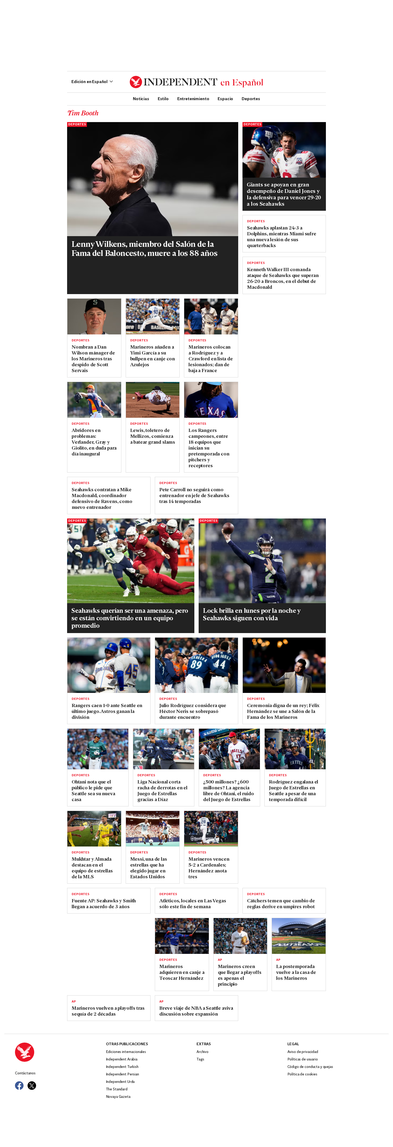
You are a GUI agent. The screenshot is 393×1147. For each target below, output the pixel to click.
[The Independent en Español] (196, 82)
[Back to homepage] (60, 1052)
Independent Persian (122, 1074)
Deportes (251, 98)
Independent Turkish (122, 1067)
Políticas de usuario (302, 1060)
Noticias (141, 98)
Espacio (225, 98)
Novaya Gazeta (118, 1097)
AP (220, 960)
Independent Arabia (121, 1060)
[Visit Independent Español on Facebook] (19, 1085)
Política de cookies (302, 1074)
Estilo (163, 98)
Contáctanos (25, 1073)
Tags (200, 1060)
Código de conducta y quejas (310, 1067)
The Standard (117, 1089)
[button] (92, 82)
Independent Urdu (120, 1082)
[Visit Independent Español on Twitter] (32, 1085)
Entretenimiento (193, 98)
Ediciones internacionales (126, 1052)
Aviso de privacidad (302, 1052)
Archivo (202, 1052)
